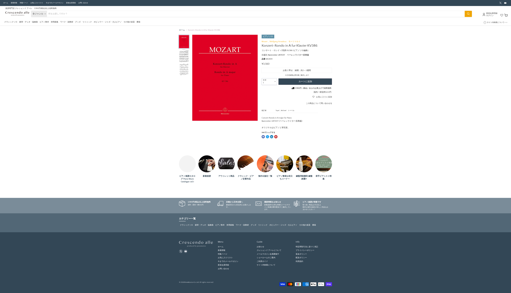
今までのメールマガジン (54, 3)
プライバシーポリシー (305, 250)
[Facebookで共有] (263, 136)
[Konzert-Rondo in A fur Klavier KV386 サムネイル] (184, 41)
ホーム (5, 3)
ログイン (490, 16)
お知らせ (260, 247)
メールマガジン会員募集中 (268, 254)
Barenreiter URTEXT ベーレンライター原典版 (288, 55)
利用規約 (299, 261)
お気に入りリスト (36, 3)
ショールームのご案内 (266, 258)
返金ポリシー (301, 254)
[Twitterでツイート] (267, 136)
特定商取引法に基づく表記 (307, 247)
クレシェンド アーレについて (269, 250)
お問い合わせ (83, 3)
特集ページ (24, 3)
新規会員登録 (71, 3)
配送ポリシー (301, 258)
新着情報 (14, 3)
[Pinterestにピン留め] (275, 136)
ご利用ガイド (262, 261)
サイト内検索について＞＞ (497, 22)
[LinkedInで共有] (271, 136)
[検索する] (468, 14)
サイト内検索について (266, 265)
